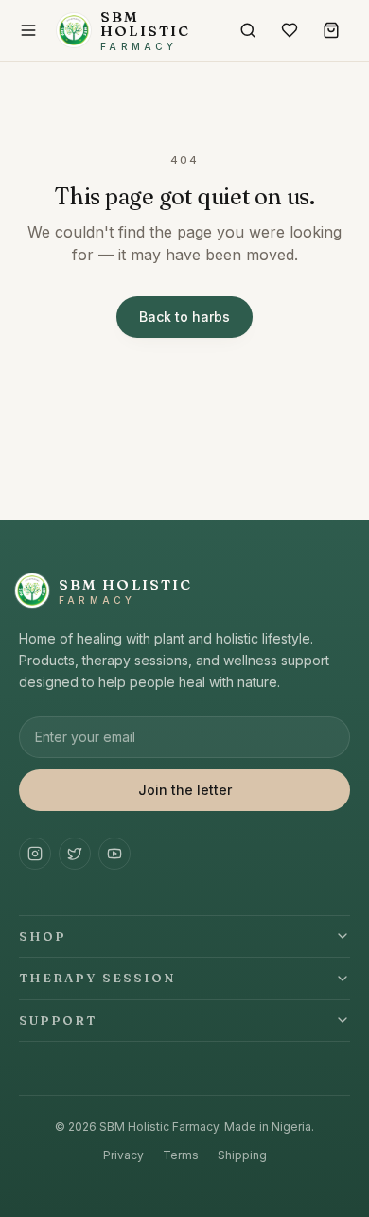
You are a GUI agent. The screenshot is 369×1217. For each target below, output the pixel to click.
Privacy (123, 1155)
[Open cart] (331, 30)
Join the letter (185, 790)
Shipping (242, 1155)
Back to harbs (184, 317)
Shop (42, 936)
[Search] (248, 30)
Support (58, 1020)
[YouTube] (114, 854)
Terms (181, 1155)
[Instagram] (35, 854)
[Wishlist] (289, 30)
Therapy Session (97, 977)
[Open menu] (28, 30)
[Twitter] (75, 854)
